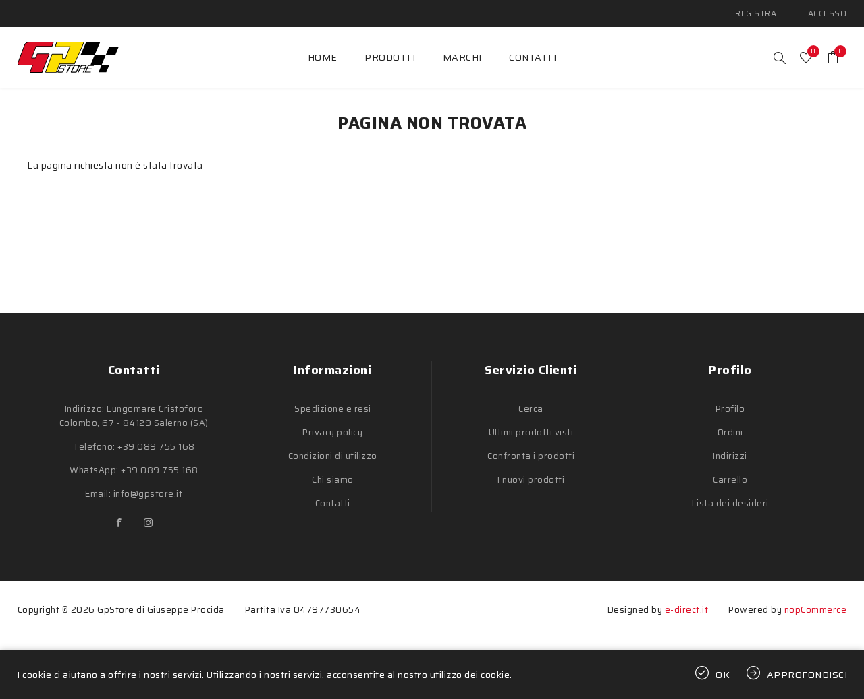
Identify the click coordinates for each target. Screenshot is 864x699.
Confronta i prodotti (530, 456)
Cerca (530, 409)
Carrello (730, 480)
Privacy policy (332, 432)
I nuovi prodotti (530, 480)
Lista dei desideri (730, 503)
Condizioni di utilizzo (332, 456)
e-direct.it (687, 610)
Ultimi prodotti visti (531, 432)
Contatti (332, 503)
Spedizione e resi (332, 409)
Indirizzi (730, 456)
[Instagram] (148, 523)
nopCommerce (815, 610)
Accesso (827, 13)
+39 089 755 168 (156, 446)
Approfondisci (807, 674)
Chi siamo (333, 480)
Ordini (730, 432)
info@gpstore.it (148, 494)
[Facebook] (119, 523)
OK (723, 674)
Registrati (759, 13)
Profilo (730, 409)
